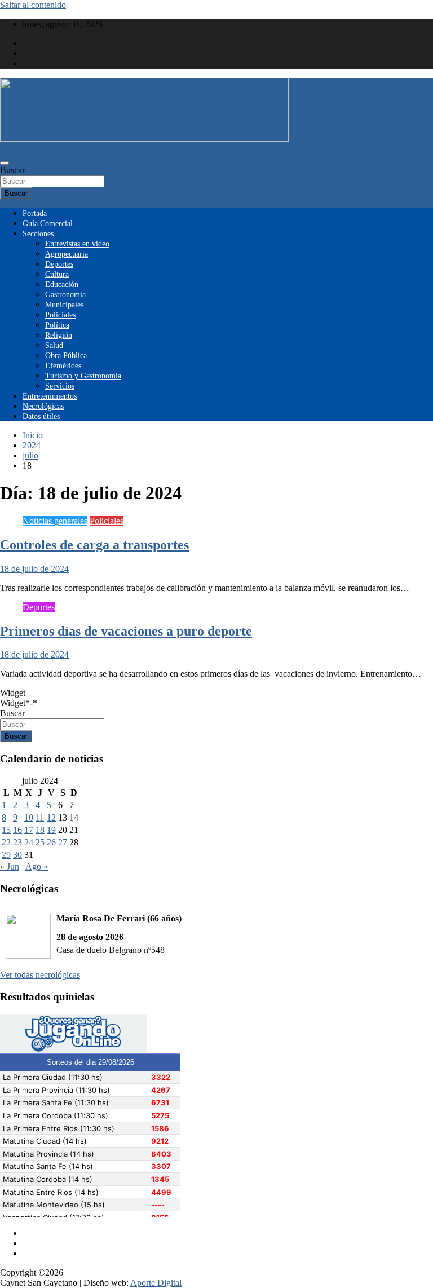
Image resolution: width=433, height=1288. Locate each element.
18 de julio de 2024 (34, 569)
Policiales (60, 315)
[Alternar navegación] (4, 163)
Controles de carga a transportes (94, 544)
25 (40, 842)
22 (6, 842)
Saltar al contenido (33, 5)
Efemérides (63, 365)
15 (6, 830)
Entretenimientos (50, 396)
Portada (35, 213)
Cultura (57, 274)
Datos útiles (41, 416)
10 (28, 817)
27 (62, 842)
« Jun (9, 866)
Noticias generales (55, 521)
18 (40, 830)
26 (51, 842)
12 (51, 817)
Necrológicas (43, 406)
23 (17, 842)
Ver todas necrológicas (40, 975)
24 (28, 842)
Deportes (59, 264)
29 (6, 854)
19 (51, 830)
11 (40, 817)
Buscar (12, 170)
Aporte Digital (156, 1282)
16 (17, 830)
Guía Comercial (48, 223)
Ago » (36, 866)
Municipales (64, 305)
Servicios (59, 386)
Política (57, 325)
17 (28, 830)
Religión (58, 335)
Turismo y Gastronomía (83, 376)
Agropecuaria (66, 254)
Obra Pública (66, 355)
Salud (54, 345)
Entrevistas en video (77, 244)
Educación (61, 284)
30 (17, 854)
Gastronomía (65, 294)
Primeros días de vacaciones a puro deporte (126, 631)
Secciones (38, 234)
